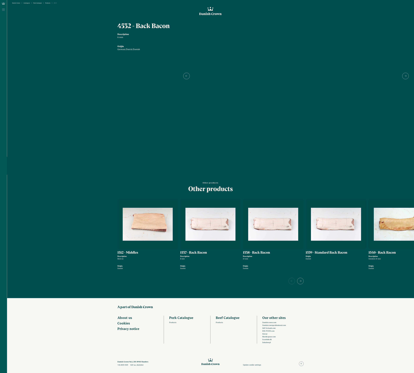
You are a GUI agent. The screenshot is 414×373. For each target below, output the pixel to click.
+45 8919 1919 (122, 365)
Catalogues (27, 3)
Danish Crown (16, 3)
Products (47, 3)
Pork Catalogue (37, 3)
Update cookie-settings (252, 365)
